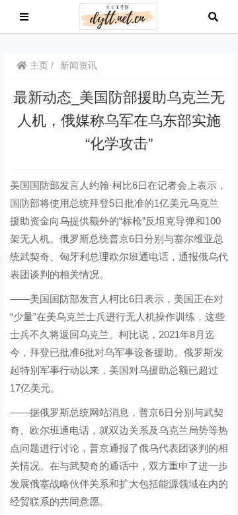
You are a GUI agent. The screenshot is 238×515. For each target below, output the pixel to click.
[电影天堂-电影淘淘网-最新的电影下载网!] (118, 15)
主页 (37, 65)
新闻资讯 (78, 65)
